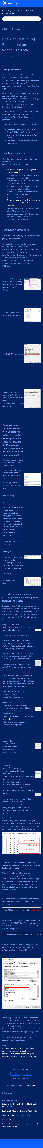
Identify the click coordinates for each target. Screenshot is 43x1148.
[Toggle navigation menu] (30, 3)
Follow (7, 61)
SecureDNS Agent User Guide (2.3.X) (16, 1115)
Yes (15, 1074)
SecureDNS (25, 11)
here (11, 719)
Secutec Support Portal (10, 11)
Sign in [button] (36, 3)
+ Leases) (10, 206)
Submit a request (30, 1085)
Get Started (6, 1120)
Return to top (7, 1093)
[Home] (10, 3)
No (27, 1074)
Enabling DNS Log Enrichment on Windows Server (21, 1111)
